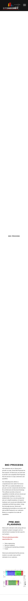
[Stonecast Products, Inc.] (11, 6)
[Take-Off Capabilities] (14, 577)
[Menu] (24, 5)
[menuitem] (24, 5)
